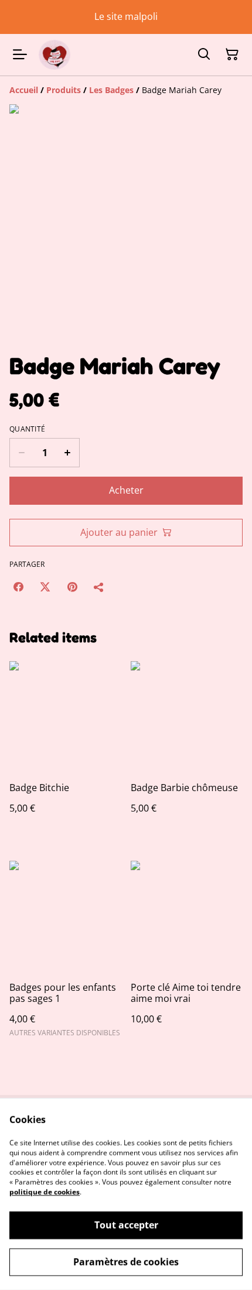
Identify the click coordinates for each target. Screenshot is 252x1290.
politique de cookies (44, 1192)
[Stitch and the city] (54, 55)
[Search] (204, 54)
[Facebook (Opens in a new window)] (18, 587)
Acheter (126, 490)
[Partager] (99, 587)
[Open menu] (20, 54)
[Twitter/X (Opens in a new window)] (45, 587)
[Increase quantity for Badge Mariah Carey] (68, 452)
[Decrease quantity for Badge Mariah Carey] (21, 452)
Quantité (27, 429)
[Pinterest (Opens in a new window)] (72, 587)
